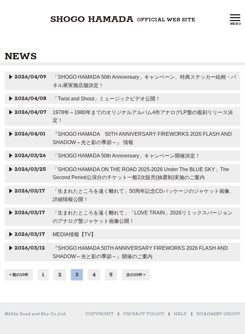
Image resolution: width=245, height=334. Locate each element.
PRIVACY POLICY (143, 314)
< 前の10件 (18, 274)
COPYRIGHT (99, 314)
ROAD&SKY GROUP (218, 314)
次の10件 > (135, 274)
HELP (180, 314)
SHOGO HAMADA (122, 19)
